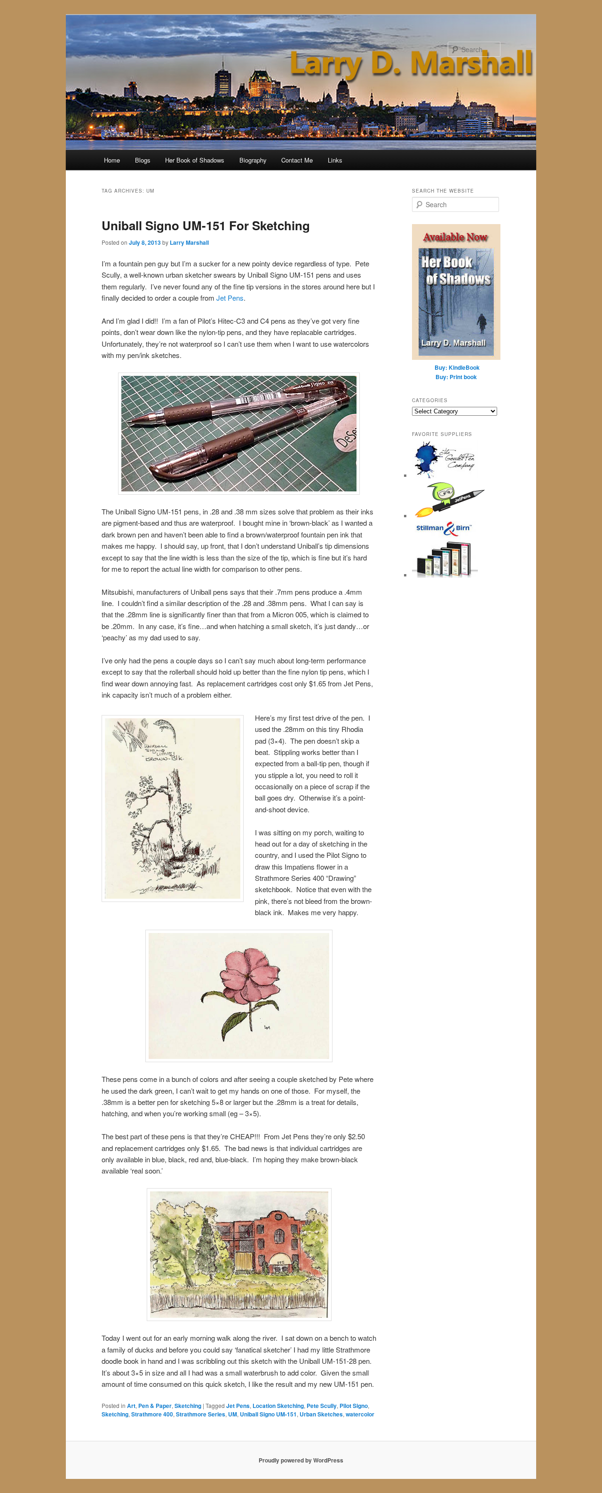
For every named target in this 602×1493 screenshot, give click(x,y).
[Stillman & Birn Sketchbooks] (445, 575)
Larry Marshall (189, 242)
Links (335, 160)
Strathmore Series (200, 1414)
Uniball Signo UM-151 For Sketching (206, 225)
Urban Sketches (321, 1414)
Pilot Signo (354, 1405)
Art (131, 1405)
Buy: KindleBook (457, 367)
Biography (253, 160)
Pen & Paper (155, 1405)
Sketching (187, 1405)
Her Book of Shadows (194, 160)
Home (112, 160)
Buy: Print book (456, 377)
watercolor (360, 1414)
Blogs (142, 160)
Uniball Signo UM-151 (268, 1414)
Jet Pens (230, 298)
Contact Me (297, 160)
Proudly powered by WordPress (301, 1460)
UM (232, 1414)
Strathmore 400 (152, 1414)
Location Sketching (278, 1405)
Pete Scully (322, 1405)
